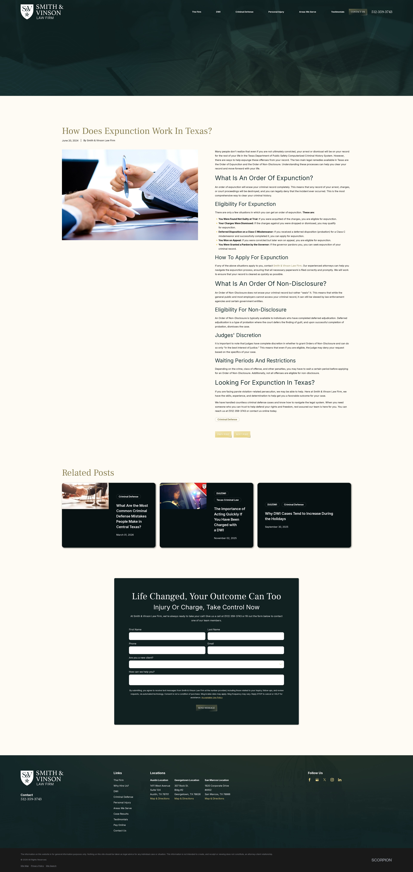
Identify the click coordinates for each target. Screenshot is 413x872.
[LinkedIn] (339, 779)
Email (211, 643)
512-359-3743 (381, 12)
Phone (132, 643)
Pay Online (120, 825)
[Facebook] (309, 779)
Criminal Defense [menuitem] (244, 12)
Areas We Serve (123, 808)
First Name (135, 629)
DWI (116, 791)
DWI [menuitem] (218, 12)
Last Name (214, 629)
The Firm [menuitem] (196, 12)
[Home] (42, 11)
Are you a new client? (141, 657)
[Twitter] (324, 779)
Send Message (206, 707)
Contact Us (358, 11)
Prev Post (223, 434)
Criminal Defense (227, 419)
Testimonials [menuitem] (337, 12)
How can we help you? (142, 671)
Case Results (121, 813)
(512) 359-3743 (237, 411)
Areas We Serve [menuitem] (307, 12)
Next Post (242, 434)
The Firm (119, 780)
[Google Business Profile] (317, 779)
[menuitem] (25, 866)
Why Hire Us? (121, 785)
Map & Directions (160, 798)
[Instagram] (332, 779)
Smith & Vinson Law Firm (287, 265)
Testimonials (121, 819)
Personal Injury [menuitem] (276, 12)
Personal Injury (122, 802)
